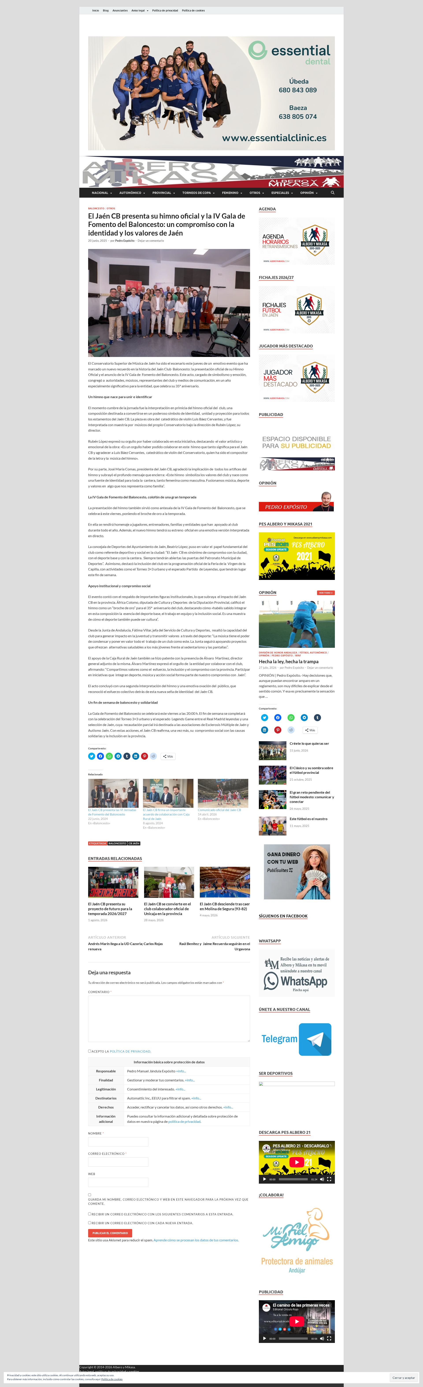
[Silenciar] (322, 1179)
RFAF (298, 655)
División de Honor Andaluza (278, 652)
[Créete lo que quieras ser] (272, 744)
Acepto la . (121, 1051)
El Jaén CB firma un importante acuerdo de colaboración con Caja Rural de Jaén (166, 814)
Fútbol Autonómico (313, 652)
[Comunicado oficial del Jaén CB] (223, 793)
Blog (106, 10)
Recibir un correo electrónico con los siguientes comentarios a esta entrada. (163, 1214)
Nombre (96, 1133)
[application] (297, 1162)
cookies (134, 1371)
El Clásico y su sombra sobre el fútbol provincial (311, 770)
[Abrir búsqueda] (332, 193)
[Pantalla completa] (329, 1179)
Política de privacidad (165, 10)
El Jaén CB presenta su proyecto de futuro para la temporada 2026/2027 (110, 909)
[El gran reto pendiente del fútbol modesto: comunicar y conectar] (272, 793)
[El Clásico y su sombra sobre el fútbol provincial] (272, 768)
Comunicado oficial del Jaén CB (219, 810)
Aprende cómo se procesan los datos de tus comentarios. (196, 1240)
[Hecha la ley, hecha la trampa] (297, 603)
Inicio (95, 10)
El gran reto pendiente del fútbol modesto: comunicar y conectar (312, 797)
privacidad (118, 1371)
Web (91, 1174)
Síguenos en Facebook (283, 916)
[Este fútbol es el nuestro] (272, 819)
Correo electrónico (107, 1153)
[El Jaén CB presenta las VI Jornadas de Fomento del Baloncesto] (113, 793)
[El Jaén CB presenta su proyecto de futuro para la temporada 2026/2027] (113, 884)
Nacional (100, 193)
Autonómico (130, 193)
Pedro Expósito (124, 240)
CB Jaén (134, 843)
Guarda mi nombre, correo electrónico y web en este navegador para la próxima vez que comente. (168, 1202)
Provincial (161, 193)
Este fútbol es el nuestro (308, 819)
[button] (211, 93)
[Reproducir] (264, 1179)
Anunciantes (120, 10)
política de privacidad (130, 1051)
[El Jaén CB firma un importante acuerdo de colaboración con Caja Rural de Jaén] (168, 793)
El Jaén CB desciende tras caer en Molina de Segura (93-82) (225, 906)
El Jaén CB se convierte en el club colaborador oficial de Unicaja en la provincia (167, 909)
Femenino (230, 193)
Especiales (280, 193)
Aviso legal (138, 10)
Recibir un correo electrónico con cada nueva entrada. (142, 1223)
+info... (181, 1071)
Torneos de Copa (196, 193)
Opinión (307, 193)
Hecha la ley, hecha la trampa (289, 661)
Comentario (100, 992)
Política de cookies (193, 10)
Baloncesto (96, 208)
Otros (255, 193)
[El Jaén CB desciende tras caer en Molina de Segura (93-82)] (225, 884)
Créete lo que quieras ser (309, 743)
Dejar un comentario (151, 240)
